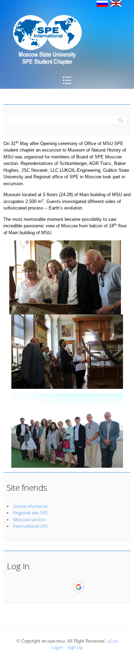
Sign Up (75, 647)
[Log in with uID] (55, 587)
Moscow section (29, 519)
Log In (57, 647)
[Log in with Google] (78, 587)
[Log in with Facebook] (67, 587)
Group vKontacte (30, 506)
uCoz (112, 641)
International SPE (30, 526)
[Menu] (67, 85)
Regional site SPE (30, 513)
